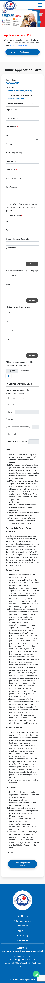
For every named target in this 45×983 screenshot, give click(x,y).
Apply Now (22, 930)
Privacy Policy (22, 940)
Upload (12, 371)
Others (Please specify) (17, 441)
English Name (12, 109)
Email (10, 419)
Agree (10, 852)
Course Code (11, 80)
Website (11, 404)
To (7, 230)
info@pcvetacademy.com (20, 45)
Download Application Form (22, 52)
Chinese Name (12, 118)
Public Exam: (11, 275)
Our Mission (22, 916)
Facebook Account (13, 178)
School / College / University (17, 239)
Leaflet (24, 398)
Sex (7, 135)
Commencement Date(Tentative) (19, 95)
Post (7, 339)
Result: (8, 284)
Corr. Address (12, 187)
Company (10, 330)
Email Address (12, 161)
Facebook (12, 434)
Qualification (11, 248)
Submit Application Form (22, 864)
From (8, 221)
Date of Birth (12, 127)
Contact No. (11, 170)
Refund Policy (22, 935)
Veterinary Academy (22, 921)
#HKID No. (14, 152)
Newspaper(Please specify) (19, 426)
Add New (32, 264)
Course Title (11, 87)
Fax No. (9, 144)
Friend (11, 412)
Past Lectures (22, 926)
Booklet (11, 398)
